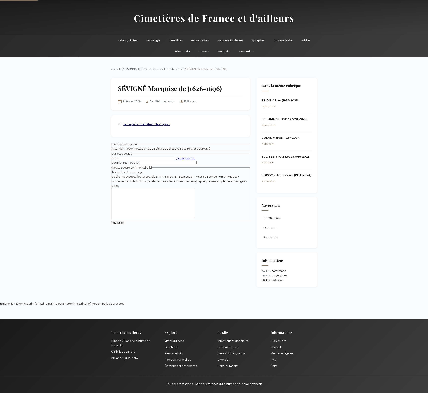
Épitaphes (258, 40)
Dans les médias (227, 366)
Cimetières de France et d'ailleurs (214, 18)
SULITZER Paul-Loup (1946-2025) (286, 156)
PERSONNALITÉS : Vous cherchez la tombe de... (151, 69)
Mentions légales (282, 353)
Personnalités (200, 40)
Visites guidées (127, 40)
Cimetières (176, 40)
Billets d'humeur (228, 347)
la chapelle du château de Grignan (146, 124)
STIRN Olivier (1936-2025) (280, 100)
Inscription (224, 51)
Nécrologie (153, 40)
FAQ (273, 359)
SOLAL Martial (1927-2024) (281, 137)
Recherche (270, 237)
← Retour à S (271, 217)
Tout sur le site (283, 40)
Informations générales (232, 341)
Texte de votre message (128, 172)
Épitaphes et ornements (180, 366)
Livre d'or (223, 359)
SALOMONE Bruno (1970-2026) (285, 119)
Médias (305, 40)
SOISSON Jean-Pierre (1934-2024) (286, 175)
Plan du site (182, 51)
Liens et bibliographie (231, 353)
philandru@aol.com (124, 358)
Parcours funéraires (230, 40)
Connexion (246, 51)
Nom (115, 158)
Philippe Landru (165, 101)
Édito (274, 366)
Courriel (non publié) (126, 162)
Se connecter (186, 158)
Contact (204, 51)
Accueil (115, 69)
